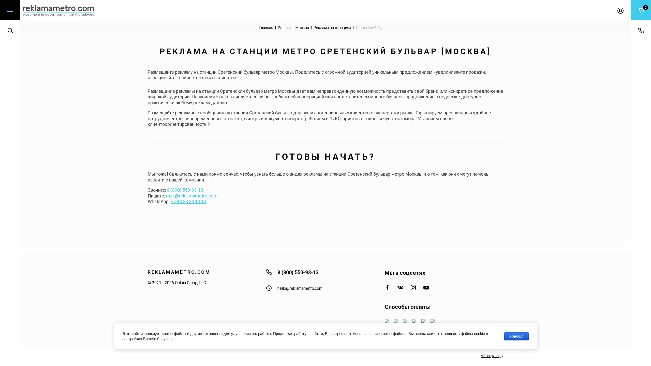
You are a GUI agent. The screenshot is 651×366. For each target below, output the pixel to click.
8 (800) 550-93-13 (185, 190)
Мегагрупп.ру (492, 356)
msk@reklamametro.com (191, 196)
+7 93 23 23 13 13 (188, 201)
